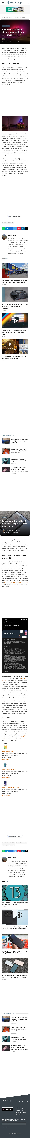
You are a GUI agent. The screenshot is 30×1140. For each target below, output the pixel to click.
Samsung (12, 842)
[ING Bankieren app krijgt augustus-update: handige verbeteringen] (6, 451)
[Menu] (3, 2)
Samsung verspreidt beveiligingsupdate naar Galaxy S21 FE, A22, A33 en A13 (15, 928)
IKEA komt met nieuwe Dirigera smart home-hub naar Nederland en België (14, 281)
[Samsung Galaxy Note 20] (5, 767)
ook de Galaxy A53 (23, 582)
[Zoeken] (27, 2)
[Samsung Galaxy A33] (5, 749)
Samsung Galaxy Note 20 (9, 769)
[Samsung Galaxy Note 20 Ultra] (5, 785)
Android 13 (5, 842)
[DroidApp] (14, 2)
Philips (4, 222)
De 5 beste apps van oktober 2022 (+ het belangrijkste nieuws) (14, 357)
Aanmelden (5, 1127)
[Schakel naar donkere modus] (25, 2)
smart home (11, 222)
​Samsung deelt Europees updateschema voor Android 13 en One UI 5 (15, 903)
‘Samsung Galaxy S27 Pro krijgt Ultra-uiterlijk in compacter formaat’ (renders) (19, 469)
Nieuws (4, 517)
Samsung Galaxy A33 (8, 751)
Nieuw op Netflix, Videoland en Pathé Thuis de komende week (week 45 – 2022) (14, 332)
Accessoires (9, 17)
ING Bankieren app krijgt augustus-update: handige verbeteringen (19, 450)
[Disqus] (15, 385)
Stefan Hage (10, 38)
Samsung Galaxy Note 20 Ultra (10, 787)
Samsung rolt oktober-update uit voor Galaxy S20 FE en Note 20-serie (14, 952)
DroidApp (3, 17)
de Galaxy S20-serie (9, 582)
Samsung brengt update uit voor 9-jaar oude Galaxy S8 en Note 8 (19, 440)
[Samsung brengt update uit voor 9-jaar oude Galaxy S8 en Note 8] (6, 441)
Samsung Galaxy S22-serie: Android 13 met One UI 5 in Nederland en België (14, 976)
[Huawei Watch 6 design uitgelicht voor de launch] (6, 461)
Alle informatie (6, 759)
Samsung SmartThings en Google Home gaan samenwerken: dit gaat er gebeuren (15, 306)
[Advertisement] (15, 100)
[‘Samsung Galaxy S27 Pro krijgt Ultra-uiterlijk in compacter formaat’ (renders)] (6, 469)
